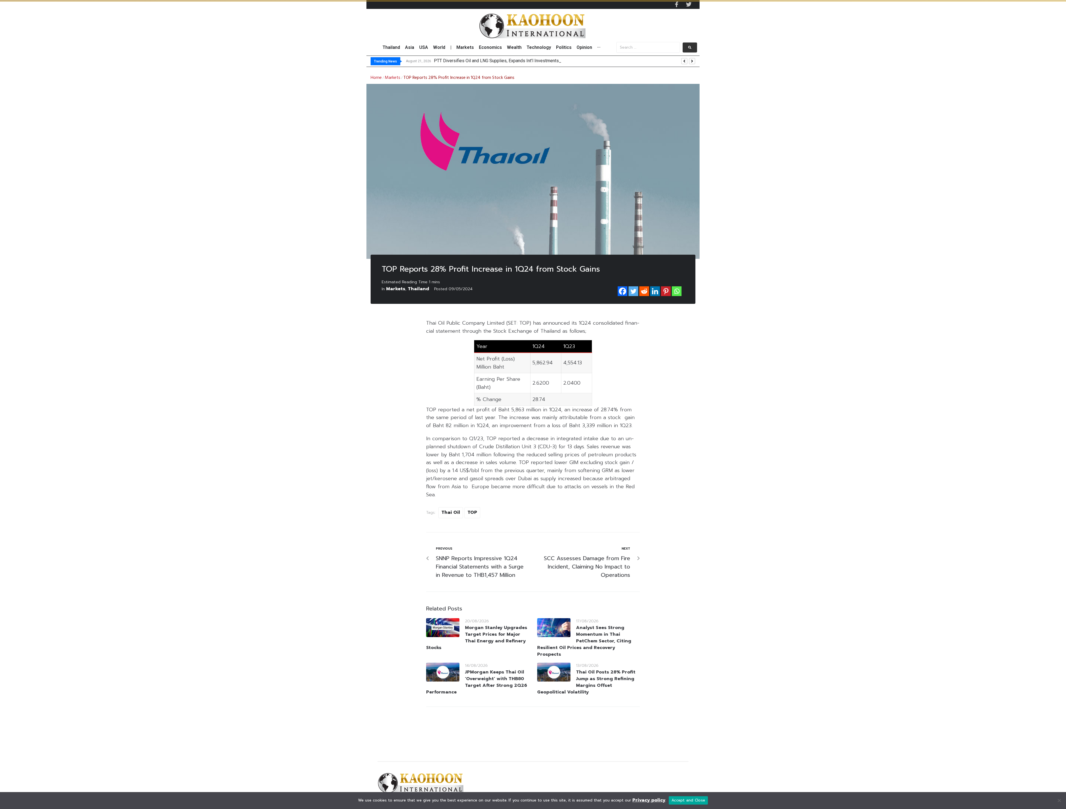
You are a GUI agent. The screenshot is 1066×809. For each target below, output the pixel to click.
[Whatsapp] (677, 291)
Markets (392, 78)
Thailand (418, 288)
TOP (472, 512)
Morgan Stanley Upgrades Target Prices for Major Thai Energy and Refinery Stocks (476, 637)
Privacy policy (648, 800)
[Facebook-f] (676, 4)
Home (376, 78)
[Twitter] (688, 4)
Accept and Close (688, 800)
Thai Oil (450, 512)
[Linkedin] (655, 291)
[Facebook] (622, 291)
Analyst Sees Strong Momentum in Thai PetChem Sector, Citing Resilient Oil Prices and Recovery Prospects (584, 641)
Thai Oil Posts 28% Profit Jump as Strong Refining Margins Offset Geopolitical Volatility (586, 682)
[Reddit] (644, 291)
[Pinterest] (666, 291)
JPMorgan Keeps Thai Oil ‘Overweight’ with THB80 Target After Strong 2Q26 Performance (476, 682)
